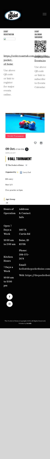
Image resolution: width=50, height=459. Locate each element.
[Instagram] (10, 304)
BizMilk (28, 323)
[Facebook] (10, 297)
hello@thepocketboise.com (34, 268)
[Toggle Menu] (45, 14)
